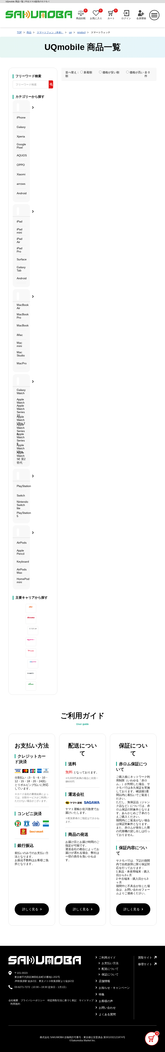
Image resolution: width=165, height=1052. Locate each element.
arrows (21, 183)
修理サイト (145, 964)
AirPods (21, 542)
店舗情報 (104, 981)
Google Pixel (21, 146)
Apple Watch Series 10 (21, 410)
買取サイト (145, 957)
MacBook (21, 325)
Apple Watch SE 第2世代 (21, 458)
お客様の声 (105, 1001)
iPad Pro (19, 250)
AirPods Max (21, 571)
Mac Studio (21, 354)
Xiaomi (21, 174)
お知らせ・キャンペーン (114, 987)
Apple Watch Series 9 (21, 429)
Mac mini (19, 344)
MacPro (21, 363)
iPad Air (19, 240)
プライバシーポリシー (33, 1000)
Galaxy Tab (21, 269)
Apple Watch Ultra (21, 448)
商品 (29, 32)
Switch (21, 495)
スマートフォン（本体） (50, 32)
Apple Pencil (20, 552)
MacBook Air (21, 306)
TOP (19, 32)
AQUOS (21, 155)
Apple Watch (21, 401)
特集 (101, 994)
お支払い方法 (110, 963)
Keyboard (21, 561)
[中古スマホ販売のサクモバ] (44, 963)
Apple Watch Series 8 (21, 439)
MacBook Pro (21, 316)
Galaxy (21, 127)
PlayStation (21, 486)
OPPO (21, 164)
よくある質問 (107, 1014)
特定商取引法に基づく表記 (61, 1000)
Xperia (21, 136)
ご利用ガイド (107, 957)
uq (70, 32)
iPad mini (19, 231)
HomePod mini (21, 580)
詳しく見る (30, 909)
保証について (110, 974)
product (81, 32)
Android (21, 193)
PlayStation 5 (21, 514)
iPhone (21, 117)
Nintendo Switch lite (21, 505)
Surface (21, 259)
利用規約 (15, 1003)
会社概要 (13, 1000)
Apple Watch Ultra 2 (21, 420)
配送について (110, 968)
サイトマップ (86, 1000)
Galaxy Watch (21, 391)
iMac (20, 334)
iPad (19, 221)
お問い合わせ (107, 1007)
